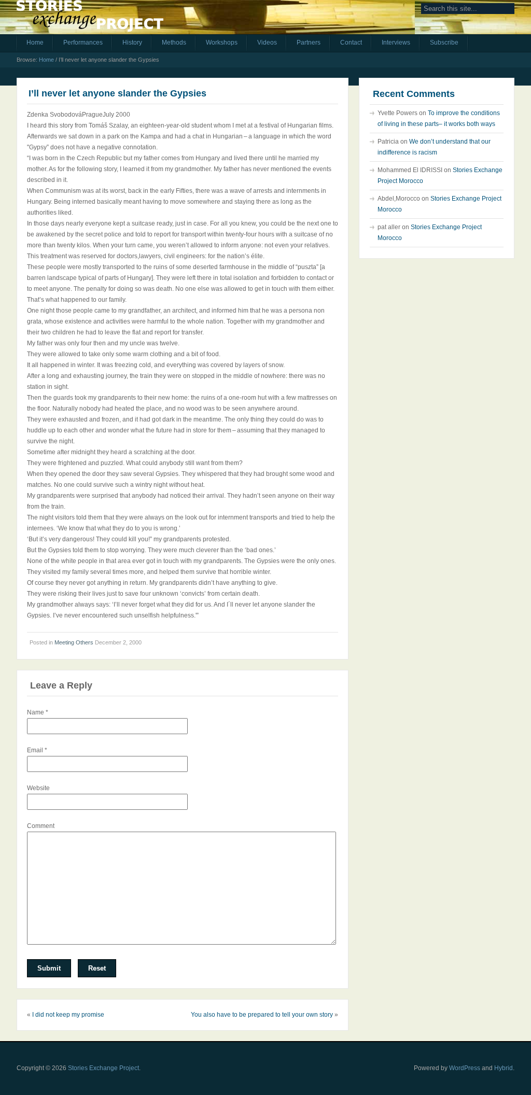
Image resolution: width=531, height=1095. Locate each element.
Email (37, 750)
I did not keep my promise (68, 1014)
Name (37, 712)
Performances (83, 42)
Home (35, 42)
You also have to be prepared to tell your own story (262, 1014)
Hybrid (503, 1068)
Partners (308, 42)
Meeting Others (73, 642)
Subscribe (444, 42)
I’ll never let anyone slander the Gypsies (117, 93)
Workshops (221, 42)
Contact (351, 42)
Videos (267, 42)
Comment (40, 826)
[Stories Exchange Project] (90, 19)
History (132, 42)
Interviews (396, 42)
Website (38, 788)
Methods (174, 42)
